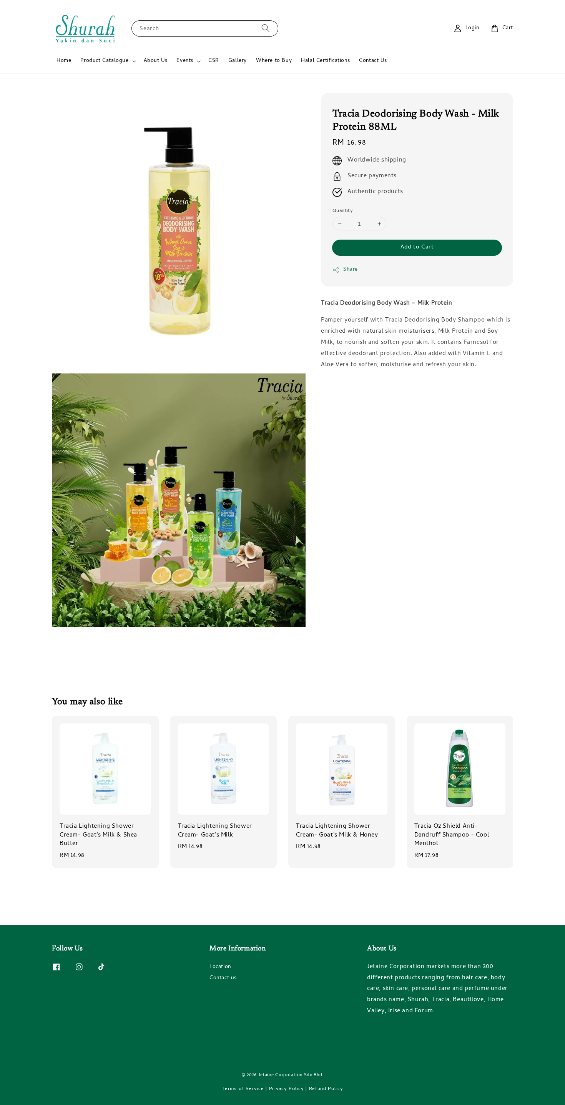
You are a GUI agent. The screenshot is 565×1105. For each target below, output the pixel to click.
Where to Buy (274, 61)
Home (63, 61)
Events (184, 61)
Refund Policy (326, 1089)
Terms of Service (243, 1089)
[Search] (265, 28)
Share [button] (350, 270)
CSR (213, 61)
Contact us (223, 978)
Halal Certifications (325, 61)
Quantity (342, 211)
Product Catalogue (104, 61)
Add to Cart (417, 247)
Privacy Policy (286, 1089)
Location (220, 968)
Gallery (237, 61)
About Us (156, 61)
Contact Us (373, 61)
